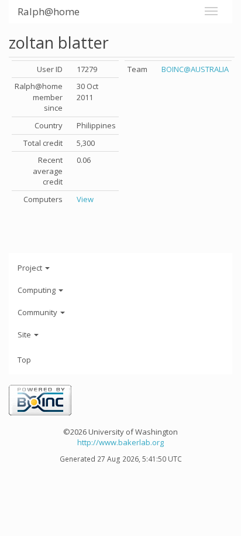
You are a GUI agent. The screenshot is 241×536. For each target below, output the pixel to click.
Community (38, 312)
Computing (37, 290)
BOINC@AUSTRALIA (195, 69)
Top (24, 359)
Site (25, 334)
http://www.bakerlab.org (120, 442)
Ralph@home (49, 11)
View (85, 199)
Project (31, 267)
